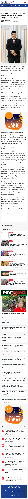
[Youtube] (14, 487)
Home (3, 10)
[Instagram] (16, 487)
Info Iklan (8, 491)
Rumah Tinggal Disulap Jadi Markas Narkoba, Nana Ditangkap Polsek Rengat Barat (13, 392)
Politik (7, 10)
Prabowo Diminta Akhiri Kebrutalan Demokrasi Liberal (17, 235)
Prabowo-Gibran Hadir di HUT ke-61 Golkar (17, 273)
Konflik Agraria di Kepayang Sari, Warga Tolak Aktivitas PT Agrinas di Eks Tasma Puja (13, 352)
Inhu (11, 10)
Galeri (19, 5)
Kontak (13, 491)
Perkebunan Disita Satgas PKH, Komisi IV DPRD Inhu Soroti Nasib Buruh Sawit (13, 314)
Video (23, 5)
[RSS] (19, 487)
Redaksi (11, 490)
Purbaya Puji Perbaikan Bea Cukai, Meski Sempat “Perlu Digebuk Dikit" (17, 254)
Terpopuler (7, 5)
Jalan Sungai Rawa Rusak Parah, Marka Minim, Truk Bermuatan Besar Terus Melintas (13, 358)
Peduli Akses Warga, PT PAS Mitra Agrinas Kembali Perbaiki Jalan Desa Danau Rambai (13, 385)
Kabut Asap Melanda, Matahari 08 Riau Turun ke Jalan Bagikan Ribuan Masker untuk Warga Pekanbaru (14, 366)
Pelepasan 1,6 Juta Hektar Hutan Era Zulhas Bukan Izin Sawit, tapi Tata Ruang (17, 264)
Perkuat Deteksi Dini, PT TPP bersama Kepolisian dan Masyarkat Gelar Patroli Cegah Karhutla (13, 339)
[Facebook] (9, 487)
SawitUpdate (14, 5)
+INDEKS (24, 229)
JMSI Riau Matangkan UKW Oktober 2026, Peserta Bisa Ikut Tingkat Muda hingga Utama (13, 373)
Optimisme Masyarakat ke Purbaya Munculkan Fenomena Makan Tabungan (18, 244)
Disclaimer (19, 491)
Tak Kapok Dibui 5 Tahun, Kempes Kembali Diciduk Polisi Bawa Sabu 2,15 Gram (12, 346)
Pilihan (2, 5)
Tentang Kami (5, 490)
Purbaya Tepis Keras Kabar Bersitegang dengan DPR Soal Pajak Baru (17, 283)
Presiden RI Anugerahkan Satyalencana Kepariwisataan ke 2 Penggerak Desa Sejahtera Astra (14, 399)
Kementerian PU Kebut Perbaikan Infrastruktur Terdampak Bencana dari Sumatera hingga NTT (14, 379)
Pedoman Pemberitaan (20, 490)
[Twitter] (12, 487)
